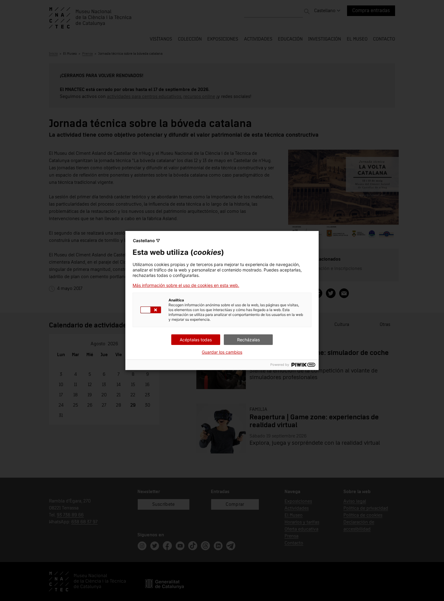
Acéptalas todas (196, 339)
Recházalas (248, 339)
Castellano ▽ (146, 240)
